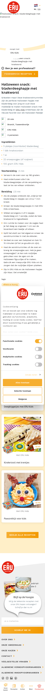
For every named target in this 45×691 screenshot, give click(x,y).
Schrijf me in (22, 630)
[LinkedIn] (11, 679)
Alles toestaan (22, 383)
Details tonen (31, 375)
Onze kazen (9, 650)
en (39, 9)
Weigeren (22, 399)
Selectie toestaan (22, 391)
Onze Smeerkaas (12, 645)
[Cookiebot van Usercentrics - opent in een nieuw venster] (31, 294)
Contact (7, 656)
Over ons (7, 639)
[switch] (38, 349)
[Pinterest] (15, 679)
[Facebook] (3, 679)
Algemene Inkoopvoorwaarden (20, 672)
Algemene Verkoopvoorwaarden (21, 667)
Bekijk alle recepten (23, 535)
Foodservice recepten (18, 74)
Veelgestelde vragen (15, 661)
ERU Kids (20, 110)
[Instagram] (7, 679)
